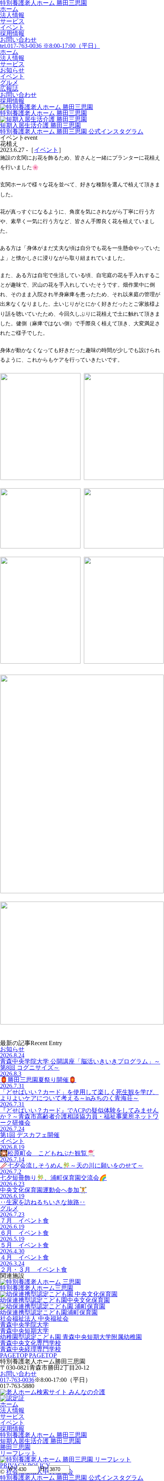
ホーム (9, 9)
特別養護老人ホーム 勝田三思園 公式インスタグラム (71, 131)
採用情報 (12, 33)
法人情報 (12, 15)
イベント (12, 27)
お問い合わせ (18, 39)
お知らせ (12, 1049)
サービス (12, 21)
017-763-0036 (17, 1380)
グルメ (9, 1208)
